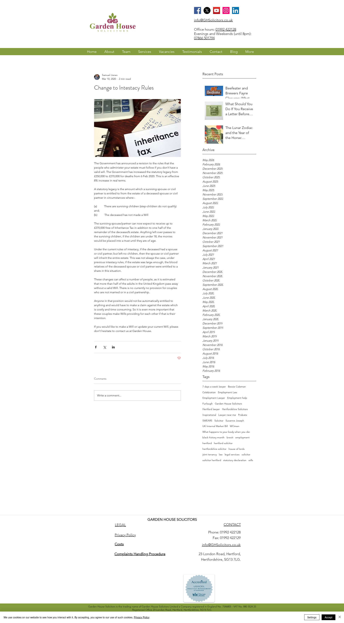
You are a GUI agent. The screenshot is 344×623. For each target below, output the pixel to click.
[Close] (340, 617)
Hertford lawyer (211, 409)
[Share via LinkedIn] (113, 347)
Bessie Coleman (237, 386)
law (221, 454)
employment (242, 437)
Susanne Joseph (235, 420)
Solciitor (218, 420)
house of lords (237, 449)
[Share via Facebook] (95, 347)
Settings (311, 617)
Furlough (207, 403)
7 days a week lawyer (214, 386)
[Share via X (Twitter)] (104, 347)
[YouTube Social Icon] (216, 10)
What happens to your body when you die (226, 431)
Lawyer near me (227, 414)
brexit (230, 437)
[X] (207, 10)
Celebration (209, 392)
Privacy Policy (141, 617)
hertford (207, 443)
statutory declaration (234, 460)
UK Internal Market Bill (215, 426)
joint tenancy (209, 454)
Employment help (237, 397)
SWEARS (207, 420)
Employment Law (227, 392)
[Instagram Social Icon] (226, 10)
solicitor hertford (211, 460)
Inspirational (209, 414)
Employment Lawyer (213, 397)
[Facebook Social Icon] (197, 10)
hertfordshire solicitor (214, 449)
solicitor (246, 454)
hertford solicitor (223, 443)
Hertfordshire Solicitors (235, 409)
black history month (213, 437)
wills (251, 460)
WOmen (234, 426)
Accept (328, 617)
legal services (232, 454)
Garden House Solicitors (228, 403)
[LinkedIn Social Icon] (235, 10)
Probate (242, 414)
